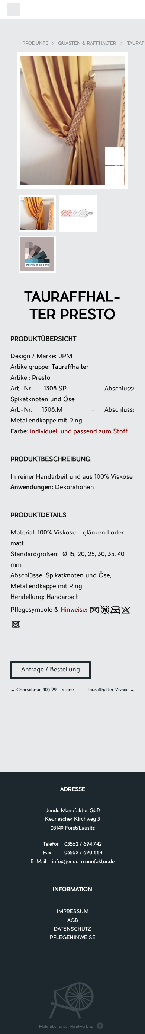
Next (114, 156)
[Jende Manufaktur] (72, 10)
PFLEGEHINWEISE (73, 937)
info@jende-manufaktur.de (80, 861)
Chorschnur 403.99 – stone (42, 690)
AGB (72, 920)
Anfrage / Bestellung (50, 670)
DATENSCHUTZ (72, 929)
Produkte (35, 43)
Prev (114, 175)
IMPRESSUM (72, 911)
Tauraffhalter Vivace (111, 690)
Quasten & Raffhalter (87, 43)
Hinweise (73, 610)
